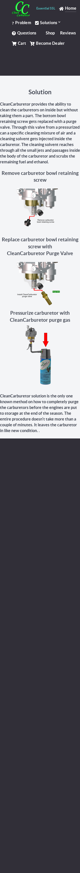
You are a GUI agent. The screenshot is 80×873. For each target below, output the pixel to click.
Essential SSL (45, 8)
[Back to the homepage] (22, 9)
